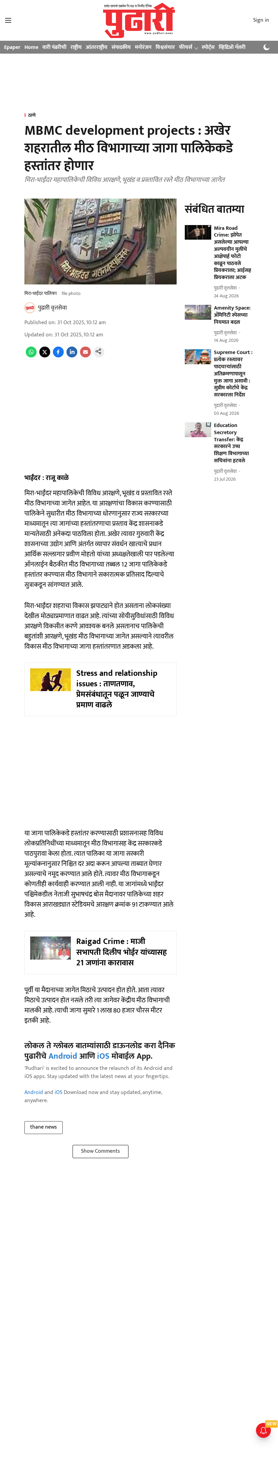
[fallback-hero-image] (198, 232)
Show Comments (100, 1151)
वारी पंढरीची (54, 47)
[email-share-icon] (85, 355)
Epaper (12, 47)
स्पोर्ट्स (208, 47)
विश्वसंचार (165, 47)
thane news (43, 1127)
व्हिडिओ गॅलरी (232, 47)
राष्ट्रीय (76, 47)
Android (62, 1056)
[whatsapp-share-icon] (31, 355)
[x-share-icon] (44, 355)
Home (31, 47)
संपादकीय (121, 47)
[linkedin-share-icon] (71, 355)
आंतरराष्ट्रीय (96, 47)
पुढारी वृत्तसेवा (52, 308)
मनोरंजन (143, 47)
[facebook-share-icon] (58, 355)
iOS (103, 1056)
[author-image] (29, 307)
